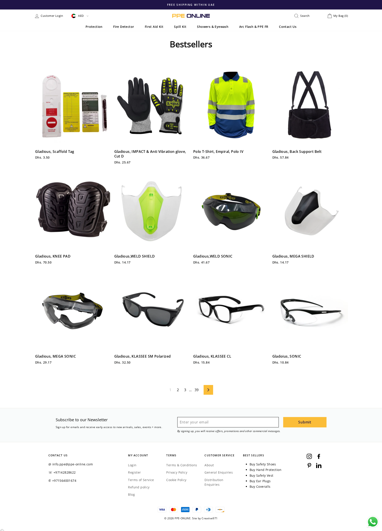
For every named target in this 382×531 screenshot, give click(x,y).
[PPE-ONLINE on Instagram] (309, 456)
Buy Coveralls (260, 486)
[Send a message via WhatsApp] (373, 522)
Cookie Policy (176, 480)
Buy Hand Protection (266, 470)
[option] (220, 4)
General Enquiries (218, 472)
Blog (131, 494)
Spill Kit (180, 27)
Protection (94, 27)
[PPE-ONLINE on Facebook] (318, 456)
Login (132, 465)
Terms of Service (141, 480)
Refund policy (138, 487)
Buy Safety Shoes (263, 464)
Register (134, 472)
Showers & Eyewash (212, 27)
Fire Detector (123, 27)
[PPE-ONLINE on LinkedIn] (318, 465)
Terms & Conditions (181, 465)
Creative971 (210, 518)
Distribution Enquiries (213, 482)
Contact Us (287, 27)
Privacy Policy (176, 472)
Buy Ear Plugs (260, 481)
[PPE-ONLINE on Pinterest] (309, 465)
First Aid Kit (154, 27)
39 (197, 389)
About (209, 465)
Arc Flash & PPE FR (253, 27)
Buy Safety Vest (261, 475)
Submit (304, 422)
